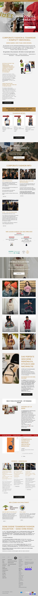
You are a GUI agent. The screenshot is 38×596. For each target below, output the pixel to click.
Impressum (10, 559)
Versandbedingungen (12, 564)
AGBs (9, 565)
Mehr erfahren (7, 102)
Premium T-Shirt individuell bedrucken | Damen (19, 128)
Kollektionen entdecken (7, 551)
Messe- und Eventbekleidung (9, 79)
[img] (19, 233)
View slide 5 (24, 30)
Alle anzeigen (19, 137)
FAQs (3, 562)
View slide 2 (16, 30)
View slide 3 (19, 30)
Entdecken (7, 27)
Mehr (4, 521)
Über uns (4, 574)
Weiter (4, 196)
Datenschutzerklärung (12, 561)
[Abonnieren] (35, 560)
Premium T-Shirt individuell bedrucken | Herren (7, 128)
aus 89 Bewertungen (18, 234)
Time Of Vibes (7, 591)
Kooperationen (5, 570)
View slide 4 (22, 30)
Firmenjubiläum (5, 80)
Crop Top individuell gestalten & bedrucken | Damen (30, 128)
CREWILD (22, 437)
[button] (30, 3)
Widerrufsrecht (11, 562)
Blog (3, 561)
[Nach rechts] (18, 452)
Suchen (3, 559)
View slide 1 (13, 30)
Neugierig (19, 273)
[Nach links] (15, 452)
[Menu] (3, 3)
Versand (26, 449)
